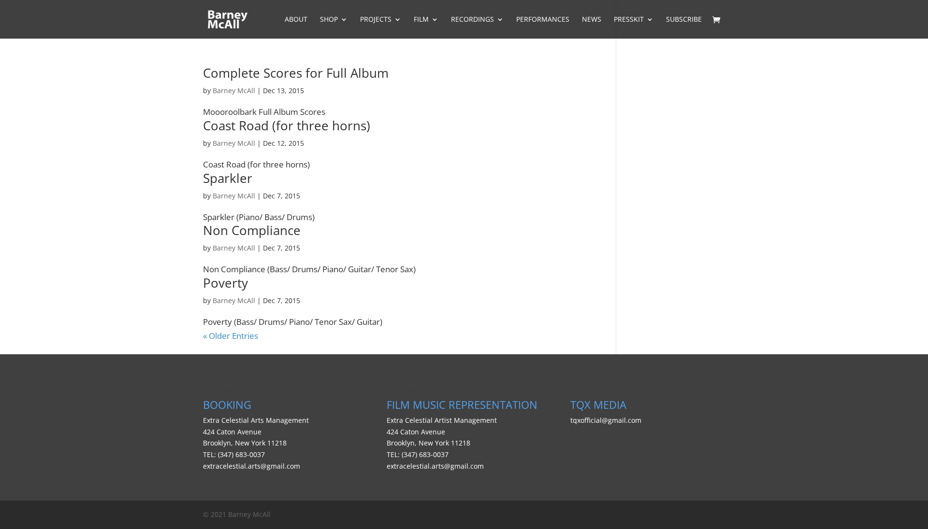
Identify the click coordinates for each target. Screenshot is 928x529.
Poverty (225, 283)
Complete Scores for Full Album (296, 73)
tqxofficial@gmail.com (605, 420)
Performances (542, 20)
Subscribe (684, 20)
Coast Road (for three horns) (286, 125)
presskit (629, 20)
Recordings (472, 20)
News (591, 20)
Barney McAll (234, 90)
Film (421, 20)
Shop (329, 20)
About (296, 20)
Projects (376, 20)
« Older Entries (230, 335)
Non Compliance (252, 230)
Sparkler (227, 178)
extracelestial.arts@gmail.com (251, 466)
